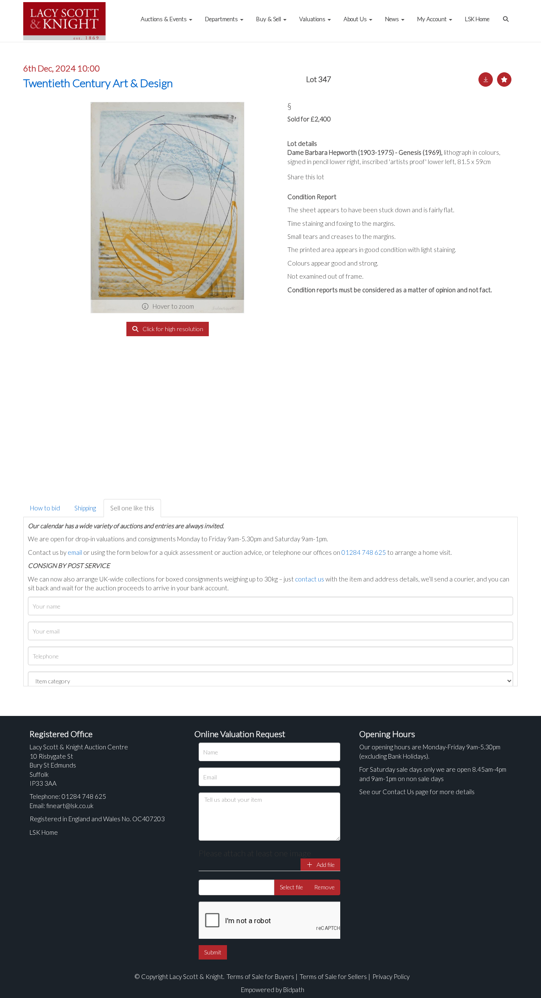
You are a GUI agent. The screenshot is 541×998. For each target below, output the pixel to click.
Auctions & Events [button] (164, 19)
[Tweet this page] (355, 177)
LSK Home (477, 19)
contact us (309, 579)
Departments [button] (222, 19)
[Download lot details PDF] (485, 79)
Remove (324, 887)
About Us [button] (356, 19)
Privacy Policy (391, 976)
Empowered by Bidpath (272, 989)
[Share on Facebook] (338, 177)
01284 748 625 (364, 552)
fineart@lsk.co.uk (69, 805)
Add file (325, 864)
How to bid (45, 508)
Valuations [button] (313, 19)
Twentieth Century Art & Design (98, 83)
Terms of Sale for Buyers (260, 976)
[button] (507, 15)
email (75, 552)
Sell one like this (132, 508)
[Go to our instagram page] (372, 177)
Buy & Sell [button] (269, 19)
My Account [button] (432, 19)
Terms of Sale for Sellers (333, 976)
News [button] (392, 19)
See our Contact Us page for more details (417, 791)
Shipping (85, 508)
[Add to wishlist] (504, 79)
